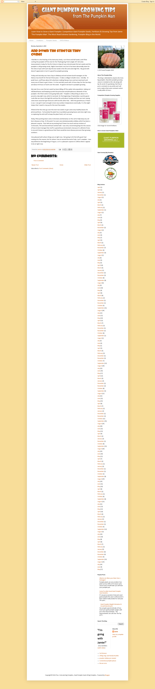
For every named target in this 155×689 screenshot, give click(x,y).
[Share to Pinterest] (71, 149)
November (101, 195)
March (99, 205)
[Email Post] (59, 149)
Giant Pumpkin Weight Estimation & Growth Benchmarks (111, 605)
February (100, 207)
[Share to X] (67, 149)
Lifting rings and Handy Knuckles (109, 656)
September (101, 210)
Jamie (116, 631)
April (99, 187)
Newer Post (35, 165)
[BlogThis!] (65, 149)
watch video (101, 648)
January (100, 192)
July (99, 200)
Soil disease (103, 653)
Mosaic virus (103, 663)
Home (31, 40)
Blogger (107, 675)
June (99, 217)
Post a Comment (39, 161)
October (100, 250)
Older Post (87, 165)
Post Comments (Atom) (46, 168)
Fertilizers (40, 40)
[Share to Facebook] (69, 149)
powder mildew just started (107, 658)
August (100, 197)
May (99, 220)
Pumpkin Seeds (51, 40)
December (101, 273)
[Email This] (63, 149)
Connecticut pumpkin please (107, 661)
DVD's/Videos (64, 40)
